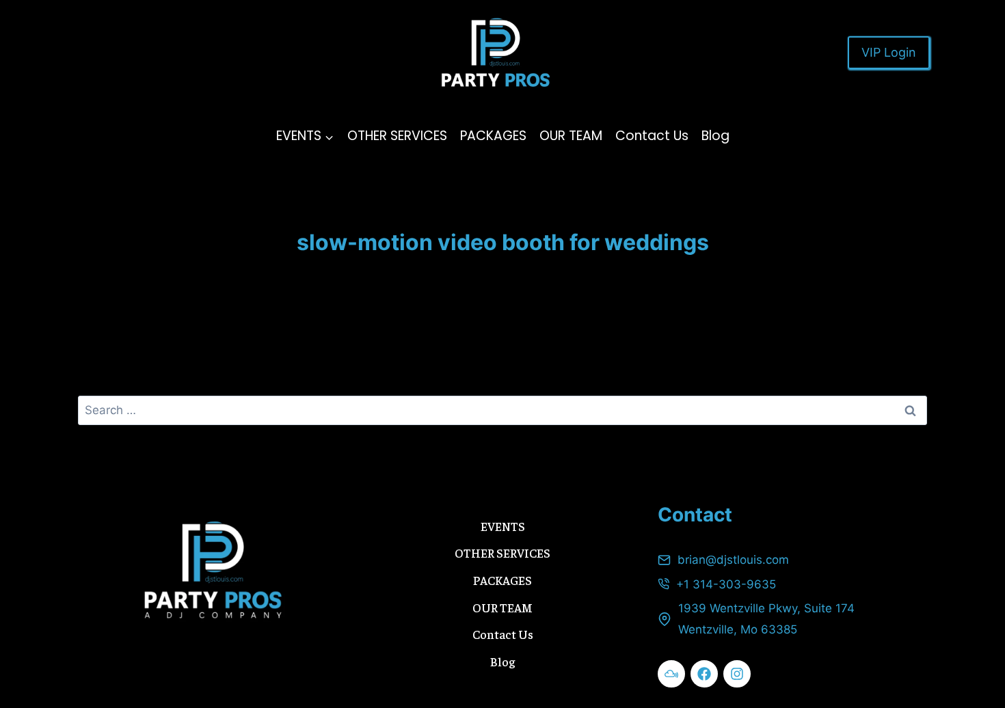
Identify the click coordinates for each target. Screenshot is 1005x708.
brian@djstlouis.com (733, 560)
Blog (715, 135)
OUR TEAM (570, 135)
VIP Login (888, 52)
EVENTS (503, 526)
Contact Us (651, 135)
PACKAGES (493, 135)
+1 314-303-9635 (726, 584)
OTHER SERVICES (397, 135)
